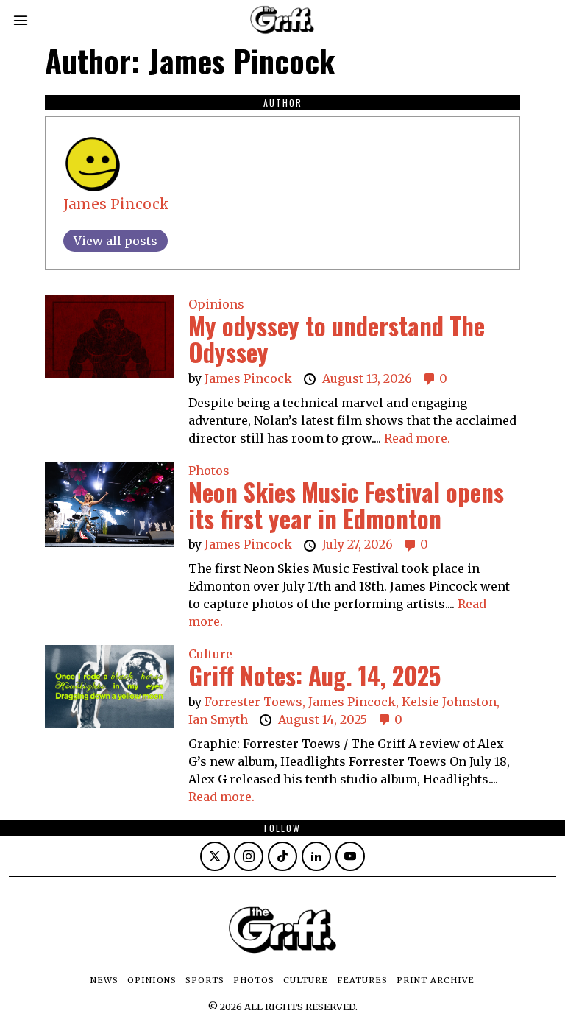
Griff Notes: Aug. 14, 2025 (314, 676)
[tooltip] (215, 856)
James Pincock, (355, 701)
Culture (210, 653)
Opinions (216, 304)
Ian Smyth (219, 719)
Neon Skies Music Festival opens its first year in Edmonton (346, 505)
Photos (209, 470)
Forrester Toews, (256, 701)
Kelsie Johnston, (451, 701)
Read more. (417, 438)
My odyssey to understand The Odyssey (336, 339)
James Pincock (116, 204)
